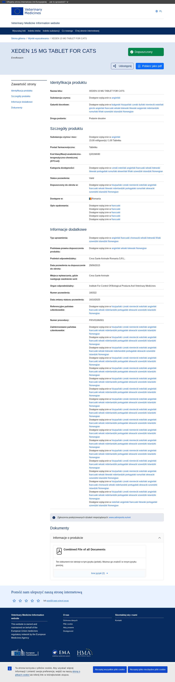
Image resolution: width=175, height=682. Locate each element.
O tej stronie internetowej (87, 31)
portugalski (102, 171)
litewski (133, 108)
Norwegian (128, 111)
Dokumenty (16, 107)
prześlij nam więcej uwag (58, 600)
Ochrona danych (70, 620)
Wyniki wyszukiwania (38, 38)
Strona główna (18, 38)
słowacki (150, 188)
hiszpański (126, 104)
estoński (159, 104)
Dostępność (68, 631)
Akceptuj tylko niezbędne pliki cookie (148, 669)
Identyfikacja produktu (21, 91)
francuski (109, 108)
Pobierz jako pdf (152, 66)
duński (142, 104)
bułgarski (116, 104)
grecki (92, 108)
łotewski (125, 108)
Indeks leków (34, 31)
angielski (116, 98)
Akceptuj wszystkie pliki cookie (110, 669)
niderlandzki (153, 108)
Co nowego (67, 31)
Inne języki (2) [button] (98, 573)
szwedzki (108, 111)
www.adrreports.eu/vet (120, 517)
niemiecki (150, 104)
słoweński (122, 171)
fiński (101, 111)
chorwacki (135, 238)
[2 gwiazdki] (17, 601)
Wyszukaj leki (19, 31)
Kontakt (118, 620)
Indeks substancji (51, 31)
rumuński (93, 111)
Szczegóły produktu (20, 96)
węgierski (141, 108)
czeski (135, 104)
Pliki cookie (68, 624)
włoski (117, 108)
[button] (122, 66)
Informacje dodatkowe (22, 102)
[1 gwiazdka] (14, 601)
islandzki (118, 111)
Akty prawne (68, 627)
